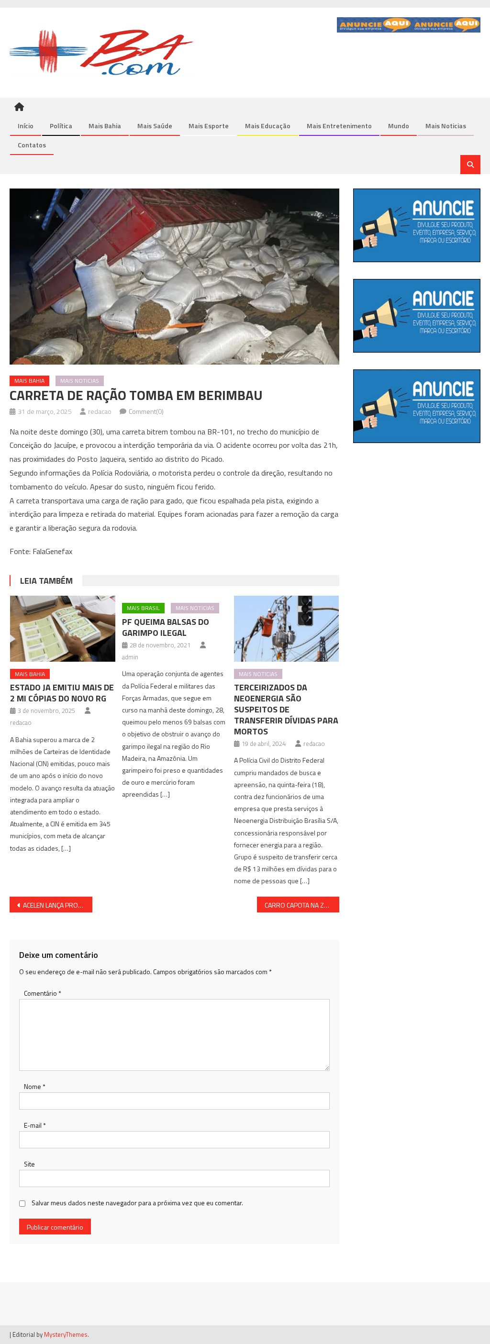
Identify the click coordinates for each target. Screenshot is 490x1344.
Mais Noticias (445, 126)
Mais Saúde (154, 126)
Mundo (398, 126)
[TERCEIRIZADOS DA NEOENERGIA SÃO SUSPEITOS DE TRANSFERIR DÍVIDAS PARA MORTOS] (286, 628)
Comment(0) (146, 411)
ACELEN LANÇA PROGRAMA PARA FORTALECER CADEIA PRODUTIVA (57, 905)
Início (25, 126)
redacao (99, 411)
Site (29, 1164)
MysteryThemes (66, 1334)
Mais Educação (267, 126)
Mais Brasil (143, 607)
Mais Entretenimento (339, 126)
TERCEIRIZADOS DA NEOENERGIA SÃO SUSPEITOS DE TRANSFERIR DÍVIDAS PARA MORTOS (286, 709)
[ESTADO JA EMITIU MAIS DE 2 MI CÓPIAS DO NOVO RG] (62, 628)
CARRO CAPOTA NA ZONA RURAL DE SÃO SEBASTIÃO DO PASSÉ (302, 905)
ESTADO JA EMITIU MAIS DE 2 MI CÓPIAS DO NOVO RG (62, 693)
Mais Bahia (105, 126)
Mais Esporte (209, 126)
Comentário (42, 993)
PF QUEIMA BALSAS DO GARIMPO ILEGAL (165, 627)
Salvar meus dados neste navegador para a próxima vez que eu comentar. (137, 1203)
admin (130, 657)
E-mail (35, 1125)
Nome (34, 1086)
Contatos (32, 145)
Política (61, 126)
